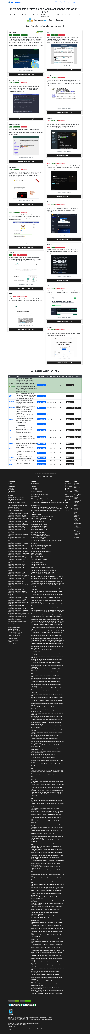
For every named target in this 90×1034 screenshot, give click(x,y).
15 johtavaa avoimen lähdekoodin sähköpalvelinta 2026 (46, 604)
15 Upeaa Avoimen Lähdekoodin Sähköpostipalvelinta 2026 (47, 785)
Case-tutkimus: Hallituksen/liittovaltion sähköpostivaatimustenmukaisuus (40, 528)
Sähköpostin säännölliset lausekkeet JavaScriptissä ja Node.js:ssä (46, 540)
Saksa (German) (77, 500)
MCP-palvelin (34, 543)
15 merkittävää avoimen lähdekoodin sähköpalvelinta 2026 (47, 619)
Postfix (10, 437)
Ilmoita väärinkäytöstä (68, 508)
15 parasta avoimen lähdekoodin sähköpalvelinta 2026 (46, 578)
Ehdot (66, 502)
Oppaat (10, 496)
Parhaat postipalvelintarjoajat (37, 521)
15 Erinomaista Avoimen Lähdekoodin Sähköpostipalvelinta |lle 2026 (47, 929)
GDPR (66, 504)
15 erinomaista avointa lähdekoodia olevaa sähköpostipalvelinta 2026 (46, 679)
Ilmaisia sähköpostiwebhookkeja (38, 490)
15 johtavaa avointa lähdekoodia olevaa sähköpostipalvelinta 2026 (47, 672)
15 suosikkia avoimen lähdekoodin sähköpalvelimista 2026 (47, 630)
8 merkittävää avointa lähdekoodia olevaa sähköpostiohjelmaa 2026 (47, 694)
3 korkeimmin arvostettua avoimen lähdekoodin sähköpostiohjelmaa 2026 (47, 588)
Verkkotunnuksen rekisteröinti (15, 632)
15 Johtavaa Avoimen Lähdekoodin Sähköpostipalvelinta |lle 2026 (47, 922)
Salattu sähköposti (59, 2)
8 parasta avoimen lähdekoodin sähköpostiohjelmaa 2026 (47, 580)
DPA (66, 505)
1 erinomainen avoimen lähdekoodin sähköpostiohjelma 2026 (46, 617)
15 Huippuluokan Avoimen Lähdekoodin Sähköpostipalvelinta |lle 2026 (45, 897)
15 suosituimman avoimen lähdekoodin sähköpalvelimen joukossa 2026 (46, 591)
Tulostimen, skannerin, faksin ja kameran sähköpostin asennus (17, 506)
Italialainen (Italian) (76, 510)
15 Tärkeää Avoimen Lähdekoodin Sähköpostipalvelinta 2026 (46, 801)
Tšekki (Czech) (77, 487)
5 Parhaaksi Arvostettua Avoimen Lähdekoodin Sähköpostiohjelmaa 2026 (47, 824)
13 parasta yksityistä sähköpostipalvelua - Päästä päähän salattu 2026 (47, 502)
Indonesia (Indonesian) (76, 507)
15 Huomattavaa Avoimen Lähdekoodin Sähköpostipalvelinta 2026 (47, 778)
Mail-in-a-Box (12, 407)
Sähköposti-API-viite (35, 488)
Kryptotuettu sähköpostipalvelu (38, 548)
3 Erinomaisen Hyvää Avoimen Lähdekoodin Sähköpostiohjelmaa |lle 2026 (47, 938)
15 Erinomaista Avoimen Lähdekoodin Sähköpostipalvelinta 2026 (47, 772)
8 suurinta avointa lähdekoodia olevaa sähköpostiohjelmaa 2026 (46, 707)
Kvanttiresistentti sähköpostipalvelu (39, 561)
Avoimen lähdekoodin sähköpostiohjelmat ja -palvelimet (47, 576)
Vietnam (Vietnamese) (76, 536)
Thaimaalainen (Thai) (77, 529)
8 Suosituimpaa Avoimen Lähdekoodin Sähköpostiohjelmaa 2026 (46, 831)
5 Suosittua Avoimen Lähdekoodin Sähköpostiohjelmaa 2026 (47, 797)
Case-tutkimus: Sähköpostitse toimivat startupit (42, 567)
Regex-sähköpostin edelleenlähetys (39, 494)
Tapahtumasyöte (69, 496)
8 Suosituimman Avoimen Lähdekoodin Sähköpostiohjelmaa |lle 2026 (45, 913)
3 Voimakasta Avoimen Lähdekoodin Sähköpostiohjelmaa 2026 (46, 808)
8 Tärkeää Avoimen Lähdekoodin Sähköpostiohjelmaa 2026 (47, 803)
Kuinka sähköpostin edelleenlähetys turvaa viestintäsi (43, 570)
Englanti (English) (77, 494)
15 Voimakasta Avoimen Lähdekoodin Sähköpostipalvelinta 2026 (46, 805)
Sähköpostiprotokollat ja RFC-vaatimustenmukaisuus (43, 539)
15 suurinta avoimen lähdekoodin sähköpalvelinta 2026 (47, 626)
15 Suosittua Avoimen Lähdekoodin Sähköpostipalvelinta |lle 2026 (46, 959)
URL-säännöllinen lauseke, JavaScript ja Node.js (42, 572)
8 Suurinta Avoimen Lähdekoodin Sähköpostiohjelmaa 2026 (47, 792)
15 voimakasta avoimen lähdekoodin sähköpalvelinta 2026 (46, 638)
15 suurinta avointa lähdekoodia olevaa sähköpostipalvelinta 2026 (47, 704)
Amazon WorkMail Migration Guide (39, 518)
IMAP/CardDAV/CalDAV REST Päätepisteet (41, 535)
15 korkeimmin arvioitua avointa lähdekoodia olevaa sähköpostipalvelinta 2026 (43, 755)
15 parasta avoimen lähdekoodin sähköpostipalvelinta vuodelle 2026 (47, 647)
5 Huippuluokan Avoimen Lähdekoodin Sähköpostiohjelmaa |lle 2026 (47, 900)
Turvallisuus (68, 499)
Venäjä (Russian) (77, 523)
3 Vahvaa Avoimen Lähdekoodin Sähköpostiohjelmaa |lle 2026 (45, 975)
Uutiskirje (68, 483)
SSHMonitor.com (12, 642)
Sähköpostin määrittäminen (17, 512)
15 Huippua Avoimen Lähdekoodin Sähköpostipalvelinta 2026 (46, 815)
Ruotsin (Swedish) (77, 527)
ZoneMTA (11, 457)
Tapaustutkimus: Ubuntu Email (38, 532)
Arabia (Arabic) (77, 483)
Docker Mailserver (11, 396)
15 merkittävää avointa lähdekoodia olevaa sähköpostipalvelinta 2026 (46, 691)
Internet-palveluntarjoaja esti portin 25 (17, 621)
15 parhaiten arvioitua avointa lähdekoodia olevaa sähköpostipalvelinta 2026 (47, 653)
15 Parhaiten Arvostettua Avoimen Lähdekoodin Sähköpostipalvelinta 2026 (47, 666)
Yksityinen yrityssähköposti (14, 626)
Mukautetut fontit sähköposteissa (38, 537)
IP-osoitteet (33, 486)
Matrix (68, 488)
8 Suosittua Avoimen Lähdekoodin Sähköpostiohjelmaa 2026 (47, 878)
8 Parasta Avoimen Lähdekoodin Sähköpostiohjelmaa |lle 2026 (46, 981)
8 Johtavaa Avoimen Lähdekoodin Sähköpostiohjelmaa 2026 (47, 843)
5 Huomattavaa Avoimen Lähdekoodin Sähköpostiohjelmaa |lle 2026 (46, 945)
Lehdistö (67, 510)
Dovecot (11, 419)
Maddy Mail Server (11, 402)
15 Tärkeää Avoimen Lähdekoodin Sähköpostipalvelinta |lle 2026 (46, 965)
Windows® (11, 485)
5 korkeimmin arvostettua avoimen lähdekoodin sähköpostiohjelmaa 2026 (47, 601)
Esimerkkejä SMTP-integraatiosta (16, 497)
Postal (10, 453)
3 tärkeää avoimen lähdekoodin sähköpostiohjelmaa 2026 (46, 637)
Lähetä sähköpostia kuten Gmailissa (16, 502)
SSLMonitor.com (12, 643)
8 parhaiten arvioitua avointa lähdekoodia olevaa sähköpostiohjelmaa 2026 (47, 656)
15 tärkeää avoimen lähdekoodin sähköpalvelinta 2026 (46, 635)
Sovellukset (11, 481)
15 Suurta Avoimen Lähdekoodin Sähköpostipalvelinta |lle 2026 (46, 953)
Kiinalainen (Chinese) (76, 485)
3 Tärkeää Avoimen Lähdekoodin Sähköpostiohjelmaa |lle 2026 (47, 968)
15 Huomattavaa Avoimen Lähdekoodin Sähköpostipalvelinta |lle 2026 (47, 941)
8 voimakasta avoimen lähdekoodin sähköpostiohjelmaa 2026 (47, 640)
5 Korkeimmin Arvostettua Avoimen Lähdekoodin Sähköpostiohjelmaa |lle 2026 (47, 919)
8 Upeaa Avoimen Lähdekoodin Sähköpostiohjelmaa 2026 (45, 867)
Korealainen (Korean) (76, 516)
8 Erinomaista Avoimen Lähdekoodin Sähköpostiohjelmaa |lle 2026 (46, 932)
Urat (66, 512)
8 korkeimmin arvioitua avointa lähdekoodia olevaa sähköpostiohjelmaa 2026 (43, 758)
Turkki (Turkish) (77, 531)
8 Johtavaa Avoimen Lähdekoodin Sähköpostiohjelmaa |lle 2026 (46, 926)
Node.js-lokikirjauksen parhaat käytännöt (40, 523)
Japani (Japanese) (76, 513)
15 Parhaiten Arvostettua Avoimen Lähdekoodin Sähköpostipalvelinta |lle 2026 (47, 903)
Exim (10, 430)
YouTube (68, 490)
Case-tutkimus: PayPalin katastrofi (39, 559)
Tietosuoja (66, 2)
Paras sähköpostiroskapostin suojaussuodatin (41, 520)
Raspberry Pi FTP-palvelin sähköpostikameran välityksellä (15, 509)
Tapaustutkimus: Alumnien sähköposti (39, 531)
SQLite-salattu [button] (60, 376)
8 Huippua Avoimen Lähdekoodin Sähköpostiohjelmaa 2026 (46, 818)
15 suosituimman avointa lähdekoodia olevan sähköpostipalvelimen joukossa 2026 (46, 660)
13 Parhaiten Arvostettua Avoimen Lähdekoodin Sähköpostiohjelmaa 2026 (47, 669)
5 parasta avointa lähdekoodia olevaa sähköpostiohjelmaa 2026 (47, 644)
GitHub (68, 485)
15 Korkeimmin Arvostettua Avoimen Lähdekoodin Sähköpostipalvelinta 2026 (42, 834)
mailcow (11, 414)
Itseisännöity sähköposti (36, 550)
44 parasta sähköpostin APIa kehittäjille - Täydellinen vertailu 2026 (46, 509)
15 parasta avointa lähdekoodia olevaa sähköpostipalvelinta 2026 (47, 729)
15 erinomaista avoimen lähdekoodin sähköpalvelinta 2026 (47, 610)
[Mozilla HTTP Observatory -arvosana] (25, 1000)
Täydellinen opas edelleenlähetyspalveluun (41, 545)
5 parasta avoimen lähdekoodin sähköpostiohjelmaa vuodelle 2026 (46, 650)
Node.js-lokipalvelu (35, 558)
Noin (66, 497)
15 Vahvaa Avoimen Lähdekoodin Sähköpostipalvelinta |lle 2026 (47, 887)
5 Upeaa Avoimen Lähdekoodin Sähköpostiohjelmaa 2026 (47, 788)
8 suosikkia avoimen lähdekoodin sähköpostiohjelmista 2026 (46, 633)
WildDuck (11, 424)
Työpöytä (12, 490)
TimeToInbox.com (12, 638)
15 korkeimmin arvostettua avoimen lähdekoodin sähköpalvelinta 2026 (46, 585)
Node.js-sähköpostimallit (36, 554)
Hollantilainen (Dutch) (76, 492)
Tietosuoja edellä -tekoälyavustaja (39, 526)
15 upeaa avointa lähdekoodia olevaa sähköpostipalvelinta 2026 (47, 698)
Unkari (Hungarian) (76, 504)
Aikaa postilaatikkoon (13, 629)
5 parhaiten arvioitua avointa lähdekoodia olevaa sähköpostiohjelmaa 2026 (47, 745)
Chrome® (12, 491)
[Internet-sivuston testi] (15, 1004)
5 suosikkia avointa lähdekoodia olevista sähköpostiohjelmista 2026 (47, 713)
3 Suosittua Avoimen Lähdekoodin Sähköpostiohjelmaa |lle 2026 (46, 962)
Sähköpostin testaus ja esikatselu (38, 542)
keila (10, 461)
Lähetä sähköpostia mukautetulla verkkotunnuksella (16, 500)
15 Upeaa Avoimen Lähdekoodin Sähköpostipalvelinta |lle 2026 (46, 948)
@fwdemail (69, 486)
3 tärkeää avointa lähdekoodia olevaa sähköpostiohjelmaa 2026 (46, 720)
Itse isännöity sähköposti (36, 491)
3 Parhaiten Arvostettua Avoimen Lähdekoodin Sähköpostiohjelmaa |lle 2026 (46, 907)
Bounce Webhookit (35, 493)
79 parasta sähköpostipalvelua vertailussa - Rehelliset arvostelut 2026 (47, 501)
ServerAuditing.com (13, 640)
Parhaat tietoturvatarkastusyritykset (39, 524)
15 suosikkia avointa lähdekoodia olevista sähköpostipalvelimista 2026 (46, 710)
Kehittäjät (33, 481)
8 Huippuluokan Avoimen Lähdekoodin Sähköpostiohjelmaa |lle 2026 (45, 987)
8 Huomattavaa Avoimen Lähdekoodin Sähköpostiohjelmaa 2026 (47, 782)
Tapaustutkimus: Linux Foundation (39, 534)
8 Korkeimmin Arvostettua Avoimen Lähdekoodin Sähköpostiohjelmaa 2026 (47, 837)
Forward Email (11, 384)
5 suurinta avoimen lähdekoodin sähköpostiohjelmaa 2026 (46, 628)
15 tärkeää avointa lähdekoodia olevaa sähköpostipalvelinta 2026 (47, 717)
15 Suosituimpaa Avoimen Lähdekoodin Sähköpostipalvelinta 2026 (47, 827)
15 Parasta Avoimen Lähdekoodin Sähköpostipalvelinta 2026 (47, 811)
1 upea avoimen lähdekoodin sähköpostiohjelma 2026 (47, 624)
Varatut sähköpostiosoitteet (14, 635)
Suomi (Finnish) (77, 495)
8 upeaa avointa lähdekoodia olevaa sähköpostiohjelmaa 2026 (46, 701)
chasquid (11, 443)
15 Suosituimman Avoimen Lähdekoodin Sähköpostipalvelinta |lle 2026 (45, 910)
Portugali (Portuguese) (76, 521)
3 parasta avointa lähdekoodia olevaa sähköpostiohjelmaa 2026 (46, 732)
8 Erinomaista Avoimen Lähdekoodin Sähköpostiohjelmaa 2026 (47, 770)
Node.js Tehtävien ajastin (37, 556)
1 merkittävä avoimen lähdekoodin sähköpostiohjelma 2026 (47, 621)
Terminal (12, 493)
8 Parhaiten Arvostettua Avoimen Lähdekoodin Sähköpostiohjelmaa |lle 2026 (46, 994)
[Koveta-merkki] (10, 1011)
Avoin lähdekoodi (35, 496)
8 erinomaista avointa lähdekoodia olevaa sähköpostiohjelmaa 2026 (45, 682)
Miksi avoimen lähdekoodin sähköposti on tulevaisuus (43, 573)
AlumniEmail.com (12, 637)
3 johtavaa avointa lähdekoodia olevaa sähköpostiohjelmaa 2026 (46, 675)
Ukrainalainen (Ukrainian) (77, 534)
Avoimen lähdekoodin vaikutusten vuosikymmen (42, 516)
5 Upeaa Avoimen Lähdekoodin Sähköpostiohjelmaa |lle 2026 (47, 950)
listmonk (11, 464)
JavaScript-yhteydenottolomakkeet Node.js (41, 551)
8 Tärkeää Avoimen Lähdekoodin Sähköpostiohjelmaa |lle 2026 (47, 884)
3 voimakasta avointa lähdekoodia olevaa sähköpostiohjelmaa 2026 (47, 726)
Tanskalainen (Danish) (76, 489)
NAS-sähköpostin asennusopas (15, 504)
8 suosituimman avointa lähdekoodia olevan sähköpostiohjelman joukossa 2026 (46, 663)
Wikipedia (78, 407)
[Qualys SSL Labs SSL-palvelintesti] (13, 1000)
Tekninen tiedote (35, 483)
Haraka (10, 448)
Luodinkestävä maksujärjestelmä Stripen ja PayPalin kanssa (45, 569)
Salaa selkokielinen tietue (15, 634)
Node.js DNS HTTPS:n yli (37, 553)
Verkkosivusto (69, 385)
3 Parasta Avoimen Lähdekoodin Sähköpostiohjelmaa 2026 (47, 813)
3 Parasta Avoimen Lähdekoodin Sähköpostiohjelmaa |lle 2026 (46, 894)
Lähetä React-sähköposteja (37, 566)
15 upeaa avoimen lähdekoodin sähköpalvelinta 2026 (47, 623)
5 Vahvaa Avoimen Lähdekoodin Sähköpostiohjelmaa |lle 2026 (47, 889)
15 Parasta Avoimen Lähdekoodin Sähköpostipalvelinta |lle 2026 (46, 891)
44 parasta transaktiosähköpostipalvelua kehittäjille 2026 (44, 507)
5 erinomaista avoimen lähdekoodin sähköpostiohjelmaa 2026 (47, 612)
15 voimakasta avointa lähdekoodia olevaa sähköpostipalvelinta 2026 (46, 723)
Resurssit (11, 624)
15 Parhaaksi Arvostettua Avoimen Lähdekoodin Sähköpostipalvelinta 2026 (47, 821)
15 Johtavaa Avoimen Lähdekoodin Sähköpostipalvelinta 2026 (46, 840)
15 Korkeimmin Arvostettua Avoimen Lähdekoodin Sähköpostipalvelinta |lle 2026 (42, 916)
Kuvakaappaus (42, 385)
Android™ (12, 486)
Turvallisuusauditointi (36, 485)
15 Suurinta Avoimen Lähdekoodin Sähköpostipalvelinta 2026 (47, 790)
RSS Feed (69, 491)
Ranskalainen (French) (77, 498)
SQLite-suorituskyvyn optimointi (38, 564)
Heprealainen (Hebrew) (76, 502)
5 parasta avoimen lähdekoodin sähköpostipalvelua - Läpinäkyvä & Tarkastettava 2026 (46, 504)
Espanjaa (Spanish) (76, 525)
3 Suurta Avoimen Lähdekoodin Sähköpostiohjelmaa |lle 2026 (46, 956)
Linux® (11, 488)
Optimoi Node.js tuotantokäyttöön (38, 547)
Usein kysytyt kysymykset (76, 2)
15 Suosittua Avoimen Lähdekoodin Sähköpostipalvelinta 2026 (46, 794)
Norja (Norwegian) (78, 518)
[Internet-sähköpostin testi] (29, 1004)
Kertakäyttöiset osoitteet (14, 630)
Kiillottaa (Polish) (77, 519)
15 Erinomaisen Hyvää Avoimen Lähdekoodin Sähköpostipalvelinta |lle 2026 (46, 935)
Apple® (10, 483)
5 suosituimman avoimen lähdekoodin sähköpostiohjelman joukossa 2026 (47, 595)
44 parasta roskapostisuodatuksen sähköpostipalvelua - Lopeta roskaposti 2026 (45, 511)
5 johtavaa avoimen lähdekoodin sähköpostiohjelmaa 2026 (47, 607)
